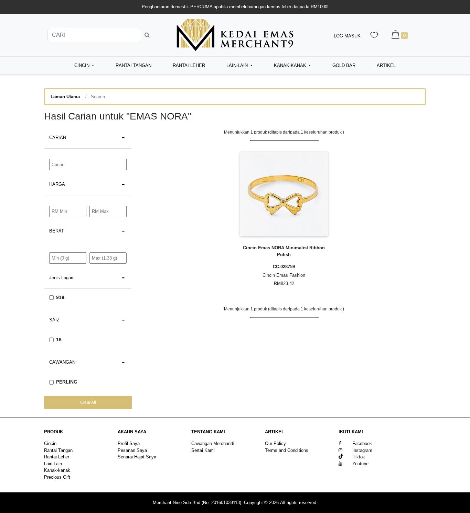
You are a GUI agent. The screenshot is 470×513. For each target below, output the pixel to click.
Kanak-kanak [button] (291, 65)
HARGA (57, 184)
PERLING (66, 382)
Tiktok (354, 456)
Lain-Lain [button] (237, 65)
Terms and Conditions (286, 450)
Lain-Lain (53, 463)
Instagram (362, 450)
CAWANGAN (62, 362)
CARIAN (57, 137)
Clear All (88, 402)
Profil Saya (129, 443)
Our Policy (275, 443)
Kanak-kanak (57, 470)
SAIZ (54, 319)
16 (59, 339)
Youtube (360, 463)
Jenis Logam (62, 277)
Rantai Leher (189, 65)
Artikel (386, 65)
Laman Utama (65, 96)
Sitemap (273, 456)
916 (60, 297)
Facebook (362, 443)
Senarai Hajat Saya (137, 456)
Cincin (50, 443)
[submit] (147, 35)
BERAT (56, 230)
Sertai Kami (203, 450)
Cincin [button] (82, 65)
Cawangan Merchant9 (212, 443)
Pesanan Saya (132, 450)
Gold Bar (343, 65)
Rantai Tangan (133, 65)
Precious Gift (57, 477)
